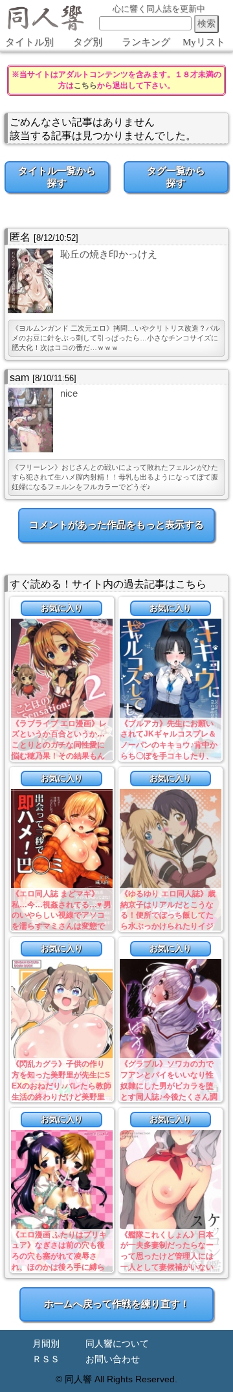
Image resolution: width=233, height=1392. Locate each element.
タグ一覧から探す (176, 176)
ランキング (146, 42)
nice (69, 393)
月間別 (46, 1344)
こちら (85, 85)
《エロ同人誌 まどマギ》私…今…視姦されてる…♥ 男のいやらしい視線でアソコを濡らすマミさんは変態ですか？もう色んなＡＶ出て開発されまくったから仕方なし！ (61, 926)
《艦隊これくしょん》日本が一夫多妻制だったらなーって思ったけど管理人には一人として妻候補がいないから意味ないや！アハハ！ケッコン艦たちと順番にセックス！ (167, 1267)
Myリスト (204, 42)
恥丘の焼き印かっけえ (108, 254)
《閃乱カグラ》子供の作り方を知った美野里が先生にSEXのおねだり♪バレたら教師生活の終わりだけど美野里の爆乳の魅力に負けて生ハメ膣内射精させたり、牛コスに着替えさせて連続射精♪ (61, 1096)
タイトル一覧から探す (57, 176)
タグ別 (87, 42)
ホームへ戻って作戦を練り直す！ (117, 1303)
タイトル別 (29, 42)
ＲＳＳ (46, 1359)
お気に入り (62, 608)
